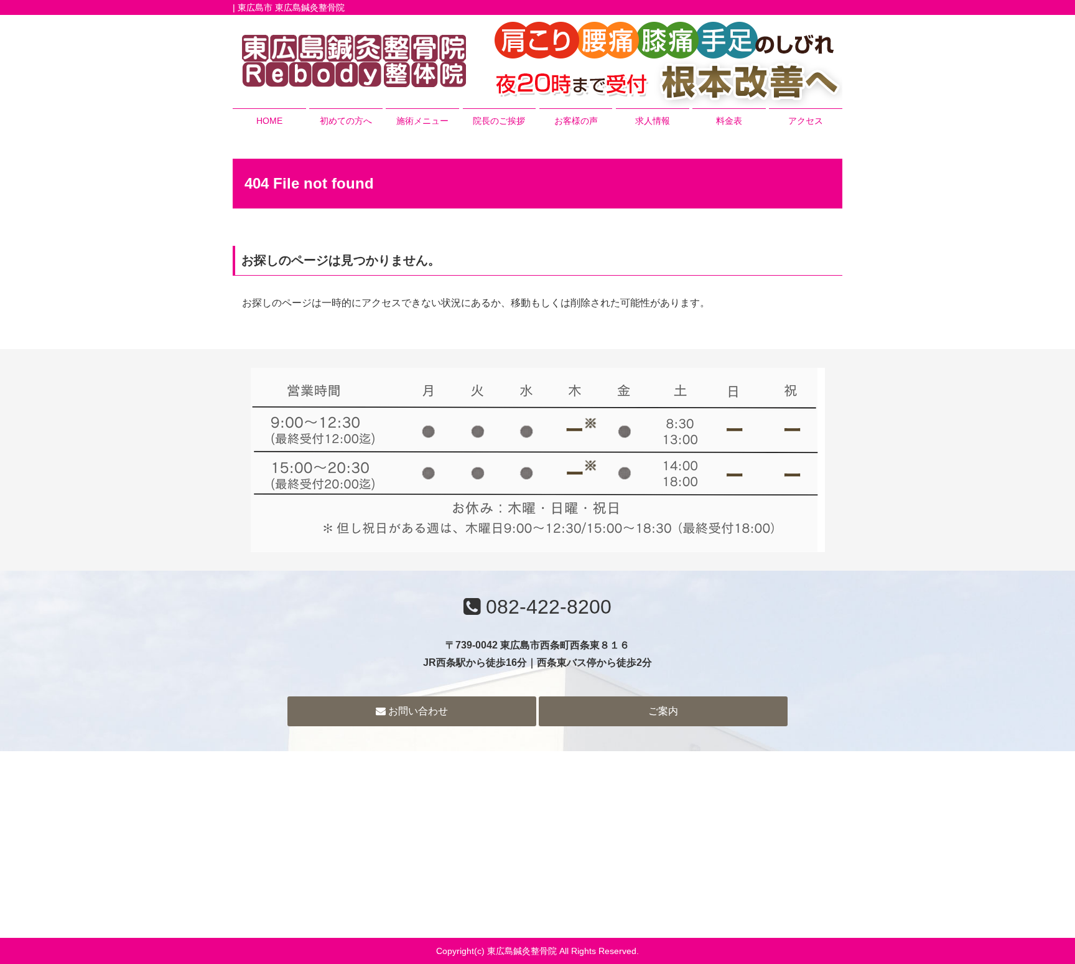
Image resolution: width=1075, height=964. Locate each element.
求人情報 (652, 121)
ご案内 (663, 711)
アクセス (805, 121)
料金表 (729, 121)
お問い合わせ (417, 711)
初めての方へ (346, 121)
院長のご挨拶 (499, 121)
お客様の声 (576, 121)
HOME (269, 121)
